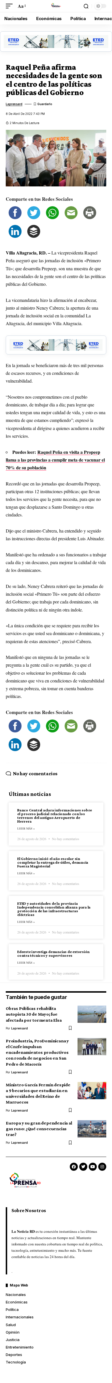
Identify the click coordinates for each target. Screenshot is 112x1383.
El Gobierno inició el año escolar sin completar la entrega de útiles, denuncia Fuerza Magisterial (52, 862)
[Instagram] (102, 1167)
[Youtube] (93, 1167)
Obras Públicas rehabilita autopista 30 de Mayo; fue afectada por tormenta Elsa (34, 1014)
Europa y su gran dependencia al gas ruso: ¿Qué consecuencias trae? (39, 1128)
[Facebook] (74, 1167)
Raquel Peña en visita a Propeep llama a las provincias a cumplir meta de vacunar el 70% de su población (55, 460)
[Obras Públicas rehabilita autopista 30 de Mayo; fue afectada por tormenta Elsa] (92, 1014)
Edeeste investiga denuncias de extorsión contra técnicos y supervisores (53, 953)
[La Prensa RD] (56, 6)
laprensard (14, 104)
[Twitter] (83, 1167)
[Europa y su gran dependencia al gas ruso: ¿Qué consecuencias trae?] (92, 1128)
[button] (11, 6)
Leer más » (26, 828)
